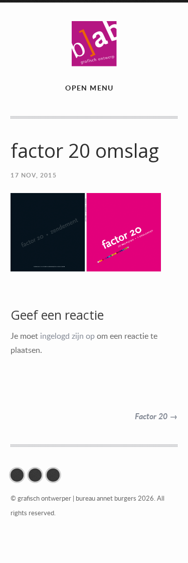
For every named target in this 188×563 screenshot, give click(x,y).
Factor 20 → (156, 416)
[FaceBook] (20, 475)
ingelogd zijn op (67, 335)
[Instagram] (38, 475)
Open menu (89, 87)
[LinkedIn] (56, 475)
